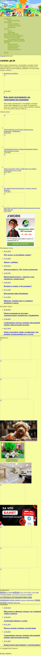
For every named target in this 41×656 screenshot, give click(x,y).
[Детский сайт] (5, 9)
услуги (3, 602)
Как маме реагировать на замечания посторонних (17, 98)
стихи (37, 600)
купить (8, 594)
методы (17, 594)
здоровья (3, 594)
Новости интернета (14, 49)
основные (29, 594)
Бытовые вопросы (14, 46)
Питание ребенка (11, 34)
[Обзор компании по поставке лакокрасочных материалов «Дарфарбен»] (14, 128)
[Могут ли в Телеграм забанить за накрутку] (18, 525)
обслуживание (22, 594)
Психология (11, 27)
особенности (7, 597)
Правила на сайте (14, 20)
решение (23, 600)
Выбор (3, 592)
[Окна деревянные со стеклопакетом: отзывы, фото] (14, 588)
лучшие (13, 594)
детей (24, 592)
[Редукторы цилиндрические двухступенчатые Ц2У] (18, 567)
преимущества (23, 596)
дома (37, 592)
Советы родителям (12, 37)
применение (4, 600)
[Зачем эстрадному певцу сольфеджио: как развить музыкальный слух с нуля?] (14, 167)
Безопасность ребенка (13, 35)
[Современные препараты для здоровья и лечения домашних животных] (18, 440)
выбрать (16, 592)
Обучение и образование (14, 41)
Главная (2, 56)
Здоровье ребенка (13, 24)
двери (21, 592)
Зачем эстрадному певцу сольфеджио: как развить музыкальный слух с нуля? (20, 169)
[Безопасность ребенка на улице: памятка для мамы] (18, 377)
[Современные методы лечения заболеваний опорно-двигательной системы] (14, 147)
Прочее (7, 42)
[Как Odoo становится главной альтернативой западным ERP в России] (14, 206)
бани (7, 592)
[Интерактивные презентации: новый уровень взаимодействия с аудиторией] (15, 546)
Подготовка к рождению (16, 39)
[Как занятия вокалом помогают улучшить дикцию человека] (14, 186)
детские (29, 592)
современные (30, 600)
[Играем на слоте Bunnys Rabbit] (12, 504)
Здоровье (8, 22)
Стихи (10, 30)
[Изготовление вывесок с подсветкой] (15, 359)
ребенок (12, 600)
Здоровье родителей (14, 25)
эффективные (17, 602)
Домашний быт (13, 44)
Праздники (11, 32)
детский (33, 592)
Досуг (6, 29)
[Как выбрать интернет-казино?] (16, 419)
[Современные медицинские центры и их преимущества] (15, 483)
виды (10, 592)
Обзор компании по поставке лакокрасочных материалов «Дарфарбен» (18, 130)
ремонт (17, 600)
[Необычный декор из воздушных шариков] (12, 462)
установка (10, 602)
